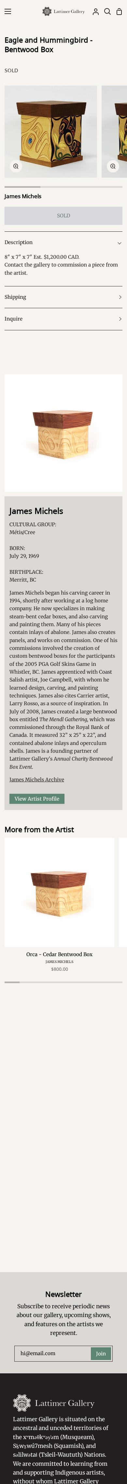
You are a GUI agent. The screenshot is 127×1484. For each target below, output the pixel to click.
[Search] (105, 11)
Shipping (15, 297)
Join (101, 1354)
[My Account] (93, 11)
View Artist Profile (37, 799)
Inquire (13, 319)
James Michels (23, 196)
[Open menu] (6, 11)
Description (19, 242)
